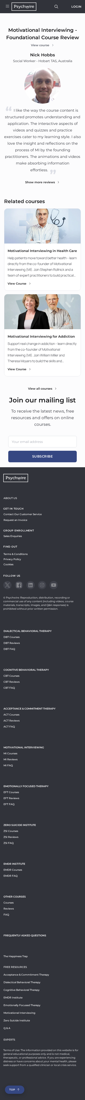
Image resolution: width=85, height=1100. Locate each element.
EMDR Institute (14, 863)
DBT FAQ (9, 649)
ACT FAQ (9, 726)
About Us (10, 498)
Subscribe (42, 456)
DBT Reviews (12, 643)
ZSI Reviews (11, 837)
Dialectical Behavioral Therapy (28, 631)
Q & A (7, 1028)
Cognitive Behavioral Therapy (26, 669)
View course (40, 45)
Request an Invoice (15, 520)
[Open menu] (7, 6)
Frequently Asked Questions (25, 935)
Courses (9, 902)
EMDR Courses (13, 869)
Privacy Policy (12, 559)
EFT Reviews (11, 798)
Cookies (8, 564)
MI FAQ (8, 765)
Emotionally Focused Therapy (26, 786)
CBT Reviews (12, 681)
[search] (56, 7)
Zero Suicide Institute (17, 1020)
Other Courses (15, 896)
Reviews (9, 908)
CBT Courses (11, 675)
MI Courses (10, 753)
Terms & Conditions (16, 554)
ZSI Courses (11, 831)
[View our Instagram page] (42, 585)
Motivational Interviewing (24, 747)
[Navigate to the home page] (24, 6)
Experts (9, 1039)
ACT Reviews (12, 720)
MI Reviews (11, 759)
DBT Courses (12, 637)
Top (12, 1089)
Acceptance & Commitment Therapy (29, 708)
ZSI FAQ (9, 843)
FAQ (6, 914)
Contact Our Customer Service (23, 514)
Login (76, 6)
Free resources (15, 967)
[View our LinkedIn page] (30, 585)
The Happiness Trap (16, 956)
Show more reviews (40, 182)
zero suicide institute (20, 825)
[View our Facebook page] (19, 585)
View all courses (40, 388)
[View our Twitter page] (7, 585)
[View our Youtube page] (54, 585)
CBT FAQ (9, 687)
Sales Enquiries (13, 536)
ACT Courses (11, 714)
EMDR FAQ (11, 875)
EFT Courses (11, 792)
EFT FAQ (9, 804)
